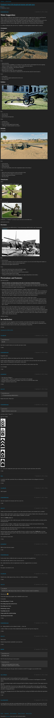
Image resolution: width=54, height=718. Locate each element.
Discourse (8, 716)
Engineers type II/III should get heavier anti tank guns (18, 4)
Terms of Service (21, 713)
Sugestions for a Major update (7, 330)
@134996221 (4, 228)
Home (2, 713)
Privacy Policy (29, 713)
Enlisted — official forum (6, 1)
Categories (6, 713)
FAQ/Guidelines (13, 713)
